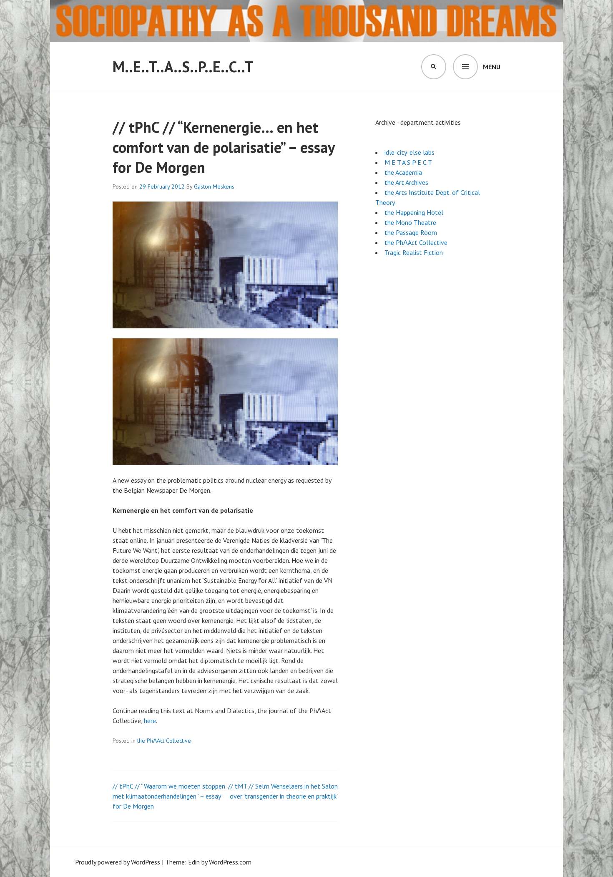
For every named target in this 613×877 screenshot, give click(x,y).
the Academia (403, 172)
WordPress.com (230, 862)
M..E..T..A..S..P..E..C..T (183, 66)
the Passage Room (410, 232)
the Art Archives (406, 182)
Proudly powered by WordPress (117, 862)
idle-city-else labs (409, 152)
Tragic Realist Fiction (413, 252)
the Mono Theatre (410, 222)
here (150, 720)
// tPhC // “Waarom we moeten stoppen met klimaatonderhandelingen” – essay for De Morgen (169, 796)
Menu (491, 67)
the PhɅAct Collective (164, 740)
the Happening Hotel (413, 212)
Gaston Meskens (214, 186)
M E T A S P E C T (408, 162)
